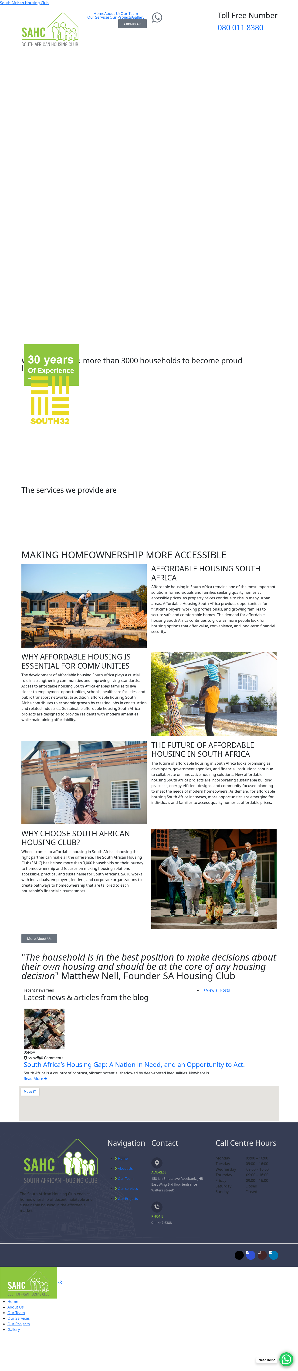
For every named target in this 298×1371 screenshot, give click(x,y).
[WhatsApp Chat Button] (286, 1359)
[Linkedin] (273, 1255)
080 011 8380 (240, 27)
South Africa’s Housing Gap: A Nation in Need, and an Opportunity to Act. (134, 1064)
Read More (34, 1078)
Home (99, 13)
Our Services (98, 17)
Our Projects (121, 17)
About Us (112, 13)
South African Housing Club (24, 2)
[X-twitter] (239, 1255)
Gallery (138, 17)
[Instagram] (262, 1255)
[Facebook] (250, 1255)
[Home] (60, 1161)
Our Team (129, 13)
